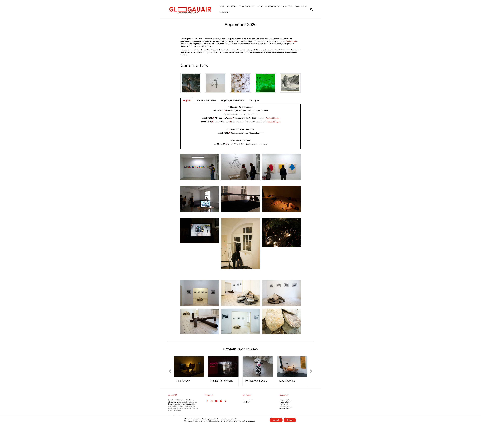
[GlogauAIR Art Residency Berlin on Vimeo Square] (221, 401)
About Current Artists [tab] (206, 100)
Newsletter (246, 402)
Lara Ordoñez (252, 380)
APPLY (259, 6)
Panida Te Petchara (187, 380)
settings (251, 421)
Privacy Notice (247, 400)
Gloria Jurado (291, 41)
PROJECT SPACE (247, 6)
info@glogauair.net (285, 408)
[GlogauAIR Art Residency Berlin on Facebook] (207, 401)
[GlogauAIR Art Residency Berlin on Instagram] (212, 401)
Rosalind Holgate (272, 118)
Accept (276, 420)
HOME (222, 6)
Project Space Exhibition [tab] (232, 100)
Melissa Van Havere (222, 380)
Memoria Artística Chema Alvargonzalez (181, 404)
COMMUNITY (225, 12)
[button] (182, 83)
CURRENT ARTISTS (273, 6)
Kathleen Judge (288, 380)
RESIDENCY (232, 6)
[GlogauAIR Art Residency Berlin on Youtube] (217, 401)
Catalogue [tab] (254, 100)
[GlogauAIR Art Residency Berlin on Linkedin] (226, 401)
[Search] (311, 9)
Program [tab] (187, 100)
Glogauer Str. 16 (284, 402)
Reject (289, 420)
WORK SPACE (300, 6)
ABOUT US (287, 6)
